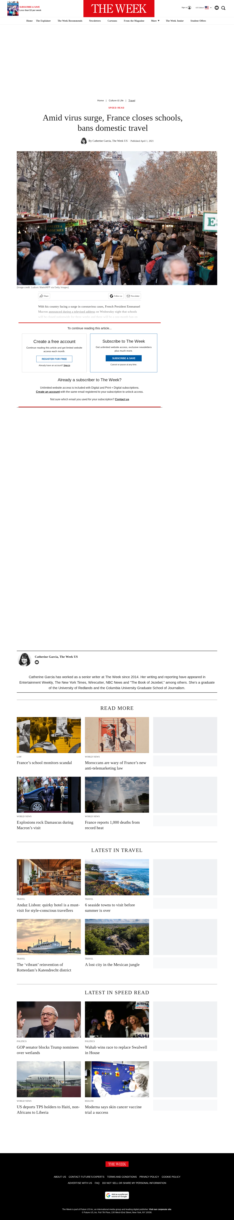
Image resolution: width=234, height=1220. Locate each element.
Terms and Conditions (122, 1176)
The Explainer (43, 21)
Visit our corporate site (160, 1209)
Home (100, 100)
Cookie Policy (171, 1176)
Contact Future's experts (86, 1176)
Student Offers (198, 21)
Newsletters (95, 21)
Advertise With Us (80, 1183)
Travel (131, 100)
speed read (116, 108)
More (154, 21)
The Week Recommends (70, 21)
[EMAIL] (38, 662)
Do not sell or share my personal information (134, 1183)
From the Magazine (134, 21)
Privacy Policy (149, 1176)
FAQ (97, 1183)
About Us (60, 1176)
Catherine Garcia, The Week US (110, 140)
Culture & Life (116, 100)
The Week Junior (175, 21)
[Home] (29, 21)
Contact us (122, 399)
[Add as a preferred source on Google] (117, 1195)
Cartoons (112, 21)
